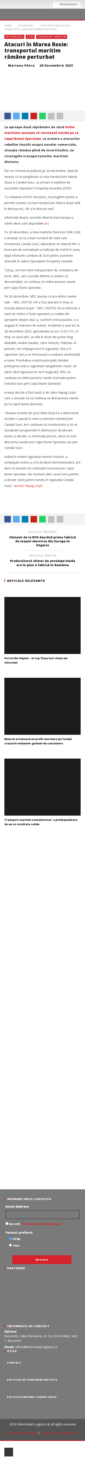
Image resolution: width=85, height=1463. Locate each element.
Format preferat (19, 1232)
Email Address (17, 1206)
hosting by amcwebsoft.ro (61, 1433)
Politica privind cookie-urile (32, 1397)
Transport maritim (51, 36)
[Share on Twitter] (16, 116)
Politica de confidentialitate (40, 1224)
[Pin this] (34, 116)
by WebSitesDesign (22, 1433)
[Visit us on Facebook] (37, 4)
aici (46, 223)
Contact (14, 1362)
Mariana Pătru (21, 65)
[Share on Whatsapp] (42, 116)
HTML (17, 1239)
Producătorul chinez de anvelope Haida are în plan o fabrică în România (42, 561)
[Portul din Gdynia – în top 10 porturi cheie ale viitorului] (42, 625)
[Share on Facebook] (7, 116)
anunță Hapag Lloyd (28, 486)
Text (16, 1245)
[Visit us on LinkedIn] (49, 4)
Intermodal (14, 36)
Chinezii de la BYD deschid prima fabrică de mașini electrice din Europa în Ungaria (42, 539)
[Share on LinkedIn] (25, 116)
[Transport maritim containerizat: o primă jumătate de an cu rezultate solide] (42, 787)
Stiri (30, 36)
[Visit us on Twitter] (43, 4)
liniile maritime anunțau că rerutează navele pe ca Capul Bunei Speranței (41, 133)
